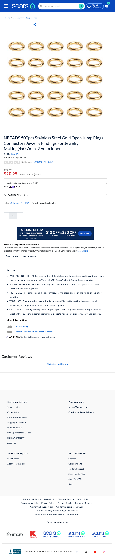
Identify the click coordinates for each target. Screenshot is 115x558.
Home (7, 18)
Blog (70, 484)
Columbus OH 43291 (20, 203)
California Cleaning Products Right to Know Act (56, 510)
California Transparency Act (69, 506)
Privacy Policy (48, 503)
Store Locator (13, 407)
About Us (11, 443)
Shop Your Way (75, 479)
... (13, 18)
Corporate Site (75, 463)
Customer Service (17, 402)
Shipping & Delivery (16, 422)
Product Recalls (14, 427)
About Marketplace (16, 463)
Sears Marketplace (17, 453)
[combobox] (61, 6)
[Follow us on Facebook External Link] (77, 551)
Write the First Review (43, 162)
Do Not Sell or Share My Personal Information (56, 514)
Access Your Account (78, 407)
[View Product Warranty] (10, 326)
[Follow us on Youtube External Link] (95, 551)
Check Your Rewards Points (81, 412)
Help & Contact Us (16, 437)
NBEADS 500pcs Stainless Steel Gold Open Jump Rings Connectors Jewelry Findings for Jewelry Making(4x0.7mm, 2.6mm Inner (53, 143)
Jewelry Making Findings (27, 18)
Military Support (76, 469)
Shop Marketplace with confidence (21, 244)
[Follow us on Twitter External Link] (86, 551)
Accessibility (50, 499)
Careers (72, 458)
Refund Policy (83, 499)
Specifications (29, 256)
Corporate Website (30, 503)
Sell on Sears (13, 458)
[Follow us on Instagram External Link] (104, 551)
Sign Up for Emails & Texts (19, 432)
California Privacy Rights (41, 506)
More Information (17, 319)
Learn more (82, 250)
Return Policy (22, 326)
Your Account (76, 402)
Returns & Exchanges (17, 417)
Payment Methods (83, 503)
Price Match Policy (32, 499)
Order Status (13, 412)
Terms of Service (66, 499)
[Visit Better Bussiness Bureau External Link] (14, 551)
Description (12, 256)
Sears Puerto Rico (76, 474)
